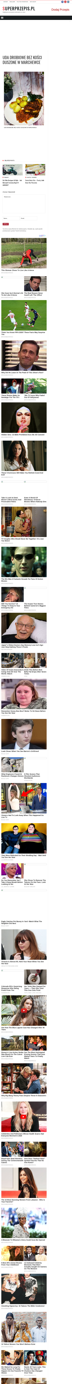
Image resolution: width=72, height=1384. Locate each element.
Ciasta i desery (31, 177)
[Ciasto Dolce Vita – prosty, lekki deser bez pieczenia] (35, 169)
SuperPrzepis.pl (19, 8)
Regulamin (12, 1)
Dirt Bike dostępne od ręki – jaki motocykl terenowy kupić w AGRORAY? (12, 182)
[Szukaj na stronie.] (70, 21)
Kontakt (6, 1)
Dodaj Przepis (60, 9)
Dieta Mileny (33, 1)
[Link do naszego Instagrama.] (68, 2)
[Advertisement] (36, 37)
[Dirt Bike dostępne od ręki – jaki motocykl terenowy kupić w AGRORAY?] (13, 169)
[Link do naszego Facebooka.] (62, 2)
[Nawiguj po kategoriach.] (2, 18)
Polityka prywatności (22, 1)
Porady (6, 177)
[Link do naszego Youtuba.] (65, 2)
